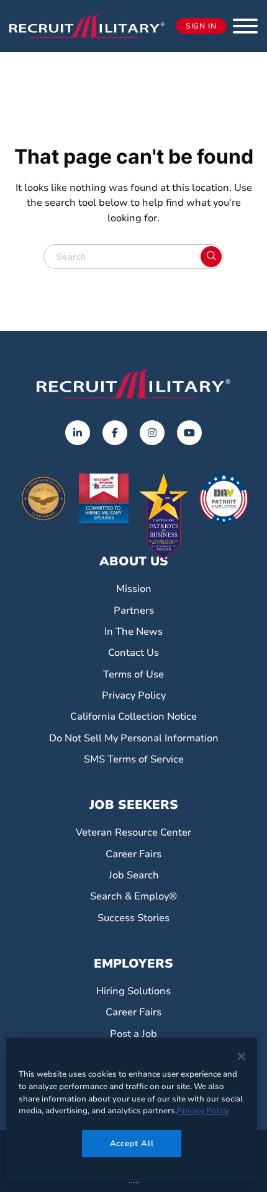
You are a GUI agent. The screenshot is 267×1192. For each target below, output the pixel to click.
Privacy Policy (134, 695)
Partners (134, 610)
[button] (245, 26)
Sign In (201, 26)
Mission (134, 589)
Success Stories (133, 918)
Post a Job (133, 1034)
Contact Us (133, 653)
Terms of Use (133, 674)
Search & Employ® (133, 896)
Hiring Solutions (133, 991)
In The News (133, 631)
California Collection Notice (133, 716)
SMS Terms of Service (134, 759)
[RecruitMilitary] (87, 25)
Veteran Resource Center (133, 832)
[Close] (241, 1056)
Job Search (134, 875)
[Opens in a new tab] (77, 432)
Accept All (132, 1143)
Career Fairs (133, 854)
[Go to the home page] (133, 384)
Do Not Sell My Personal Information (134, 738)
